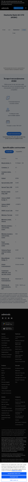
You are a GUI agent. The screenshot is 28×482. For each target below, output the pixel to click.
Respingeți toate (14, 476)
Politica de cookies (16, 470)
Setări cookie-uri (14, 480)
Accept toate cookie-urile (14, 473)
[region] (14, 472)
